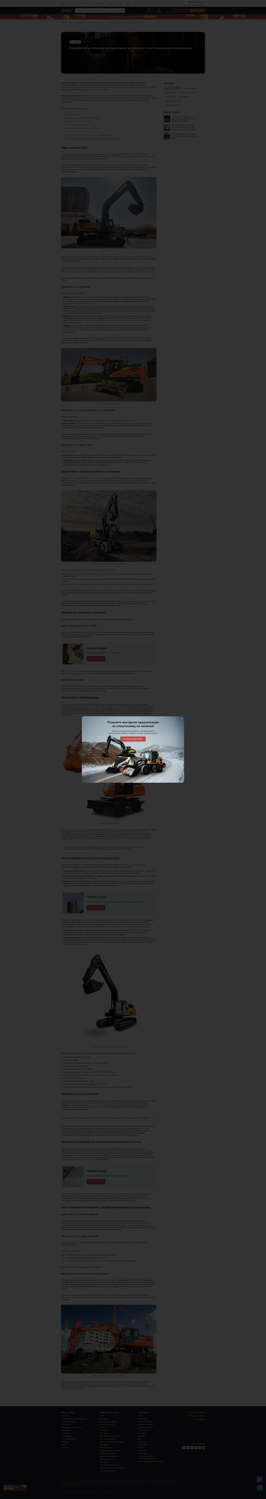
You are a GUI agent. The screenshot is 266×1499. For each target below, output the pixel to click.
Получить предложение (133, 739)
